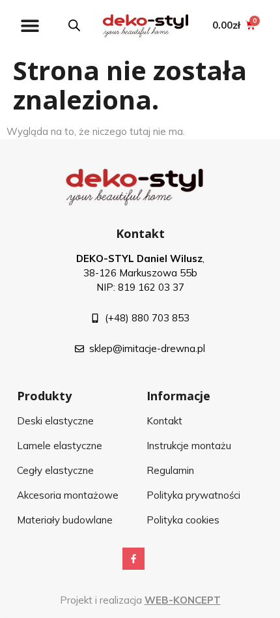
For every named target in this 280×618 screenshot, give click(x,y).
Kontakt (140, 233)
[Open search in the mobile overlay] (74, 25)
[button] (29, 25)
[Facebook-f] (133, 559)
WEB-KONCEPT (183, 600)
